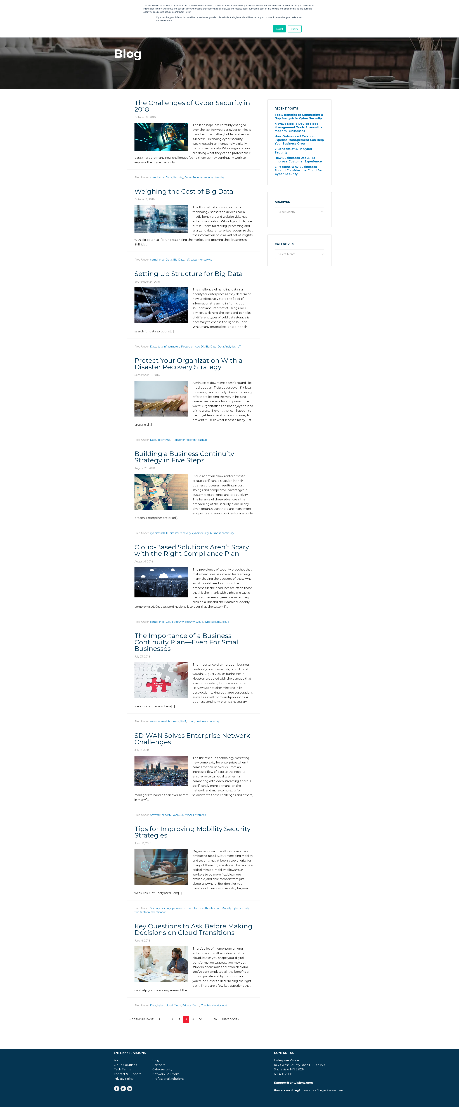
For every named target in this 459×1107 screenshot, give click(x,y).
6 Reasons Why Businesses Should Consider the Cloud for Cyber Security (298, 170)
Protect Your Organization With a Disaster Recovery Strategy (188, 363)
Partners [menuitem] (158, 1065)
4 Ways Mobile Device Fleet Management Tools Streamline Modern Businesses (299, 127)
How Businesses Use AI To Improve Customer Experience (298, 159)
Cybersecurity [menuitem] (162, 1069)
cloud (225, 621)
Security (178, 177)
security (209, 177)
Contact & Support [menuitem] (127, 1074)
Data (169, 177)
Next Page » (230, 1019)
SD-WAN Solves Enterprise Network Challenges (192, 739)
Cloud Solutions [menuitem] (125, 1065)
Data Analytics (227, 346)
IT (173, 439)
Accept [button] (279, 28)
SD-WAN (186, 815)
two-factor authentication (150, 912)
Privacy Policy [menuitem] (124, 1078)
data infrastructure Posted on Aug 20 (180, 346)
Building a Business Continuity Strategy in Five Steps (184, 457)
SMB (183, 721)
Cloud (199, 621)
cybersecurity (200, 533)
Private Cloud (190, 1005)
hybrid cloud (165, 1005)
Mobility (219, 177)
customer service (201, 259)
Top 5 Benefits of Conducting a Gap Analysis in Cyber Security (299, 116)
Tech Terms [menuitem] (122, 1069)
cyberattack (157, 533)
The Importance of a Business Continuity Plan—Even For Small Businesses (187, 642)
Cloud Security (175, 621)
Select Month (286, 212)
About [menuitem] (118, 1060)
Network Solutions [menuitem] (165, 1074)
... (166, 1019)
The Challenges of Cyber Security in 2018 (192, 106)
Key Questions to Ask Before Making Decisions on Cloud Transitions (193, 929)
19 (215, 1019)
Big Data (178, 259)
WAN (176, 815)
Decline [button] (295, 28)
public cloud (211, 1005)
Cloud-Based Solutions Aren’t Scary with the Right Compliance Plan (191, 550)
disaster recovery (186, 439)
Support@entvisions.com (293, 1082)
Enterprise (199, 815)
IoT (187, 259)
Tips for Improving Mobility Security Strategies (192, 832)
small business (170, 721)
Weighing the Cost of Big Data (183, 191)
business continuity (222, 533)
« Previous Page (141, 1019)
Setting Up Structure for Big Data (188, 274)
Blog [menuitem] (155, 1060)
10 (200, 1019)
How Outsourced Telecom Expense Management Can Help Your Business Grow (299, 140)
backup (202, 439)
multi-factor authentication (203, 908)
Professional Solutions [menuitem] (168, 1078)
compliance (157, 177)
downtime (163, 439)
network (155, 815)
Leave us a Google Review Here (322, 1090)
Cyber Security (193, 177)
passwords (178, 908)
